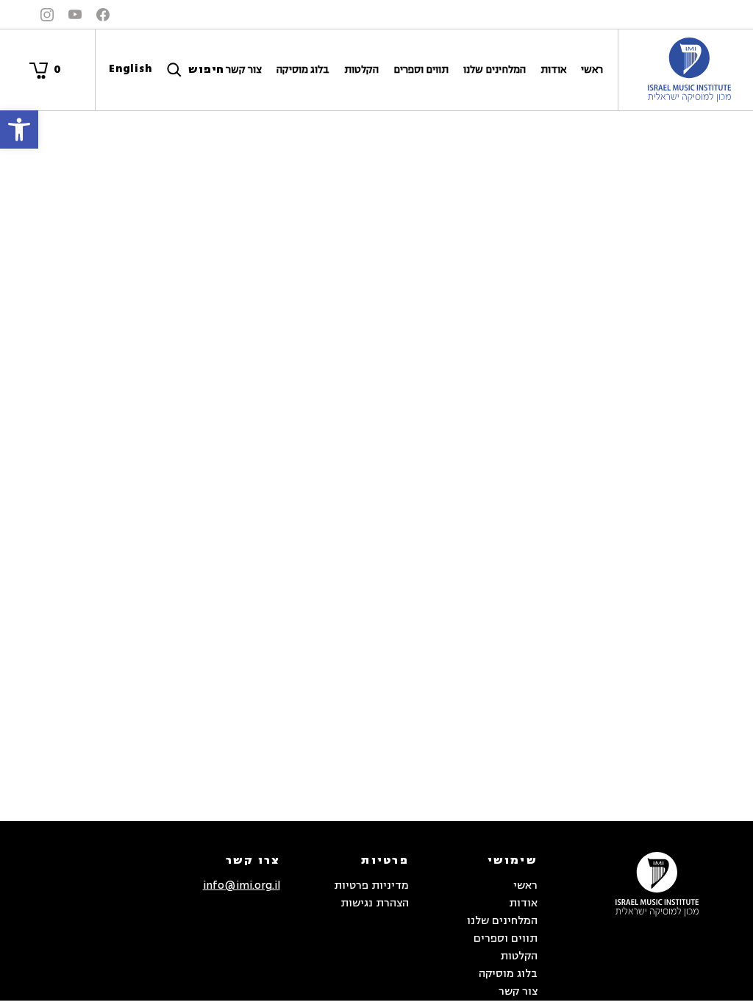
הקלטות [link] (361, 70)
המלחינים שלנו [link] (494, 70)
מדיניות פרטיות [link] (371, 885)
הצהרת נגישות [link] (374, 903)
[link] (19, 129)
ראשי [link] (592, 70)
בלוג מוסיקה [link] (302, 70)
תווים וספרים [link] (421, 70)
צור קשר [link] (244, 70)
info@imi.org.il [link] (241, 885)
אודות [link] (553, 70)
